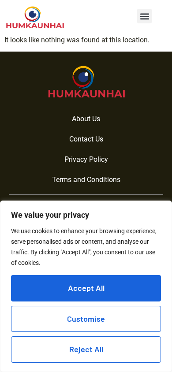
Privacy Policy (86, 159)
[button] (144, 16)
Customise (86, 319)
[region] (86, 286)
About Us (86, 119)
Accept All (86, 288)
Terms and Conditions (86, 179)
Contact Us (86, 139)
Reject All (86, 349)
